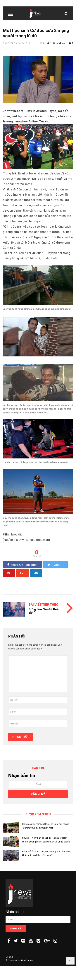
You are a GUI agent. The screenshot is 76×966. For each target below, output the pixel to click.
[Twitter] (16, 941)
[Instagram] (55, 941)
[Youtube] (31, 941)
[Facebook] (8, 941)
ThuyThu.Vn (27, 960)
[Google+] (47, 941)
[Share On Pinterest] (9, 573)
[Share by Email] (36, 573)
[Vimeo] (38, 941)
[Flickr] (23, 941)
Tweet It (58, 565)
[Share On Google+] (22, 573)
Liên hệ (9, 957)
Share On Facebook (24, 565)
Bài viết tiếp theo (43, 604)
